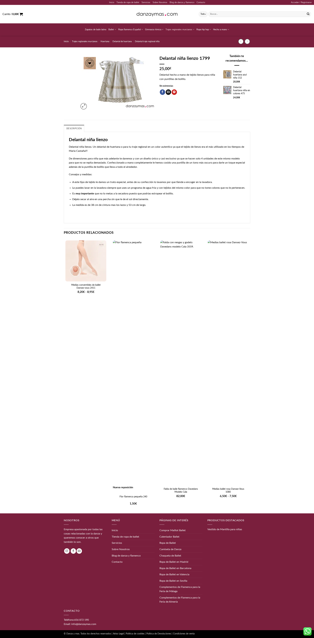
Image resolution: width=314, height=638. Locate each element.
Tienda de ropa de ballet (127, 2)
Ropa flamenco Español (129, 29)
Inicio (111, 2)
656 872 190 (81, 620)
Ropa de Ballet (167, 543)
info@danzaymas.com (83, 624)
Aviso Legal (118, 633)
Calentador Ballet (169, 536)
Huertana (105, 41)
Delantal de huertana (122, 41)
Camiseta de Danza (170, 549)
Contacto (201, 2)
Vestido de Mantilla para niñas (224, 529)
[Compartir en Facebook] (162, 92)
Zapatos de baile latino (95, 29)
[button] (301, 2)
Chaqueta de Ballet (170, 555)
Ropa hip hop (202, 29)
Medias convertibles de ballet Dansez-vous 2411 (86, 286)
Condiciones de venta (184, 633)
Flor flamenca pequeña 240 (133, 497)
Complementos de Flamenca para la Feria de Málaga (179, 589)
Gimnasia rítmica (153, 29)
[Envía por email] (168, 92)
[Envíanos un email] (79, 551)
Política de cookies (135, 633)
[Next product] (240, 41)
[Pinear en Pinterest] (174, 92)
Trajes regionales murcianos (179, 29)
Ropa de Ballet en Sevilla (173, 581)
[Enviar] (308, 14)
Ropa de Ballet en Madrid (173, 562)
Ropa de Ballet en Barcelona (175, 568)
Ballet (111, 29)
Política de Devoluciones (158, 633)
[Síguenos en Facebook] (73, 551)
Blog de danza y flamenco (182, 2)
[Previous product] (247, 41)
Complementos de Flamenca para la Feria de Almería (179, 599)
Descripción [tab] (74, 128)
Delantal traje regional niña (147, 41)
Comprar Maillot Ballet (172, 530)
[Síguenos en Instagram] (67, 551)
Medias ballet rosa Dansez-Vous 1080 (228, 490)
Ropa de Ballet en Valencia (174, 574)
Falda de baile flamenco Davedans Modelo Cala (181, 490)
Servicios (145, 2)
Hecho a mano (220, 29)
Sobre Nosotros (160, 2)
